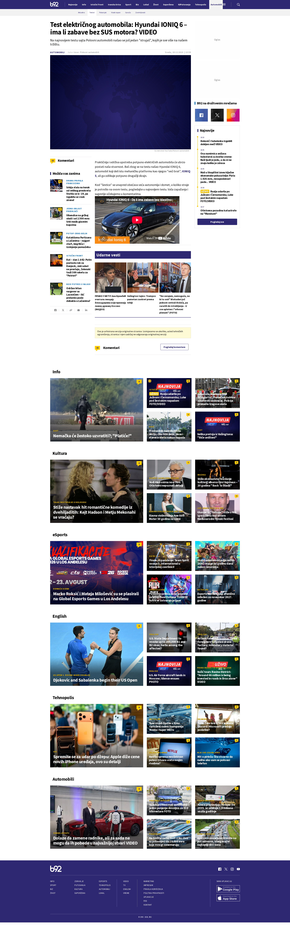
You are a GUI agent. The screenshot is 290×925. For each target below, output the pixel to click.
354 (60, 234)
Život (53, 893)
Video (126, 881)
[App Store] (228, 898)
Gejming (202, 719)
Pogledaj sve (217, 221)
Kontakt (148, 905)
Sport (53, 885)
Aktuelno (202, 589)
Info (52, 881)
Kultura (78, 889)
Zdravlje (79, 881)
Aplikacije (149, 897)
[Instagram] (233, 115)
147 (60, 181)
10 (188, 381)
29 (60, 285)
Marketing (149, 881)
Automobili (57, 52)
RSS (145, 901)
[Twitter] (217, 115)
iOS (55, 751)
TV (124, 885)
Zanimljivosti (61, 833)
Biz (51, 889)
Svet (55, 430)
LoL (199, 556)
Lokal (102, 893)
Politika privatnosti (154, 893)
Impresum (148, 885)
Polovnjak (155, 834)
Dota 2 (153, 556)
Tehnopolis (104, 885)
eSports (103, 881)
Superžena (79, 893)
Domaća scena (61, 588)
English (153, 634)
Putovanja (79, 885)
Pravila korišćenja (153, 889)
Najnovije (72, 4)
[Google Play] (228, 889)
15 (97, 347)
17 (60, 209)
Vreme (126, 893)
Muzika (202, 474)
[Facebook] (201, 115)
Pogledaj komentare (174, 346)
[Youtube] (238, 869)
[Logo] (54, 4)
